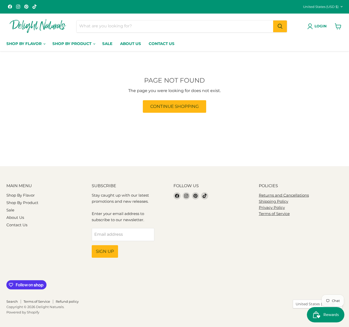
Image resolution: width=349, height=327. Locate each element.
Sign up (105, 251)
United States (321, 7)
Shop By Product (72, 43)
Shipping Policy (273, 201)
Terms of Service (274, 213)
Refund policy (67, 301)
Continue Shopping (174, 106)
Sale (107, 43)
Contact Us (162, 43)
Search (12, 301)
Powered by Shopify (22, 312)
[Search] (280, 26)
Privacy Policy (272, 207)
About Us (130, 43)
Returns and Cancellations (284, 195)
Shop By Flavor (24, 43)
